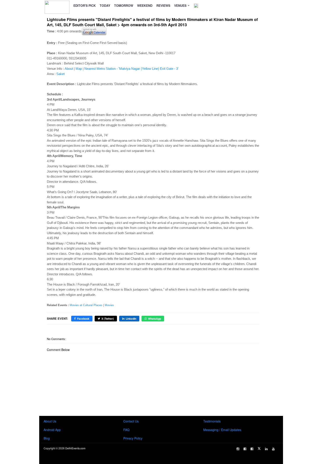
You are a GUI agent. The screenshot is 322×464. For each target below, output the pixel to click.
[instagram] (238, 449)
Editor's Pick (84, 5)
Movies (109, 305)
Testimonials (212, 421)
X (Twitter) (107, 319)
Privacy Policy (132, 438)
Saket (60, 74)
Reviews (163, 5)
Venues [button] (180, 5)
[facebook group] (252, 449)
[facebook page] (245, 449)
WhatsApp (154, 319)
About (69, 68)
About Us (50, 421)
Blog (47, 438)
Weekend (144, 5)
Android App (52, 429)
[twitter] (259, 448)
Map (79, 68)
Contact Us (131, 421)
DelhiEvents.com (75, 448)
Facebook (83, 319)
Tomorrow (123, 5)
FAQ (126, 429)
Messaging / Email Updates (222, 429)
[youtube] (273, 449)
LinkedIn (131, 319)
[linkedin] (266, 449)
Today (105, 5)
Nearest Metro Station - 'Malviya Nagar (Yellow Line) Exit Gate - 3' (131, 68)
